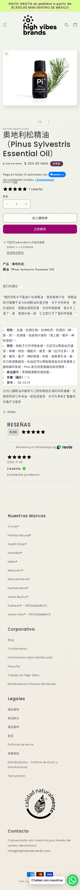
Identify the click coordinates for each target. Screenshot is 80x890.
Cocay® (13, 526)
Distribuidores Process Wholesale (32, 684)
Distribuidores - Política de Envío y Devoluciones (33, 764)
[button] (5, 25)
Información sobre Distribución (30, 657)
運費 (15, 182)
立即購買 (40, 229)
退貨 (10, 736)
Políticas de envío (21, 744)
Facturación (16, 776)
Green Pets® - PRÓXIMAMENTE (29, 614)
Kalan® (12, 562)
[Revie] (64, 447)
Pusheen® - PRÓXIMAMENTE (27, 606)
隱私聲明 (13, 709)
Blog (11, 640)
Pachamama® (18, 588)
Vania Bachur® (18, 597)
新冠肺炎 (13, 718)
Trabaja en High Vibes (23, 675)
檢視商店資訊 (15, 253)
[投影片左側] (31, 121)
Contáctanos (17, 649)
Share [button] (11, 412)
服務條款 (13, 753)
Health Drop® (17, 544)
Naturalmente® (19, 579)
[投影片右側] (48, 121)
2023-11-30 (15, 462)
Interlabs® (15, 553)
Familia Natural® (19, 535)
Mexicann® (15, 570)
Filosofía (14, 666)
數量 (5, 196)
